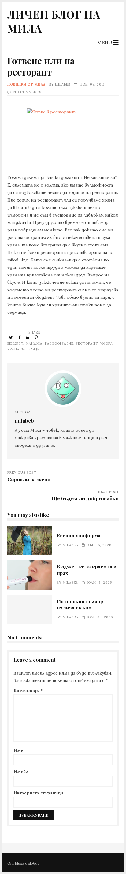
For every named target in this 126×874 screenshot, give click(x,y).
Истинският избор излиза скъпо (29, 609)
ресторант (87, 343)
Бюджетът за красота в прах (29, 575)
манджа (34, 343)
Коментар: (28, 690)
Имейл (20, 771)
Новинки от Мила (26, 84)
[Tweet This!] (11, 337)
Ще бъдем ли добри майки (85, 498)
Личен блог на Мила (53, 21)
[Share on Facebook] (20, 337)
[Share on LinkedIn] (28, 337)
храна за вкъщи (23, 349)
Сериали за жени (28, 479)
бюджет (15, 343)
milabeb (62, 84)
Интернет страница (38, 793)
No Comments (27, 92)
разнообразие (59, 343)
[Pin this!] (36, 337)
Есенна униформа (29, 540)
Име (18, 750)
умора (106, 343)
